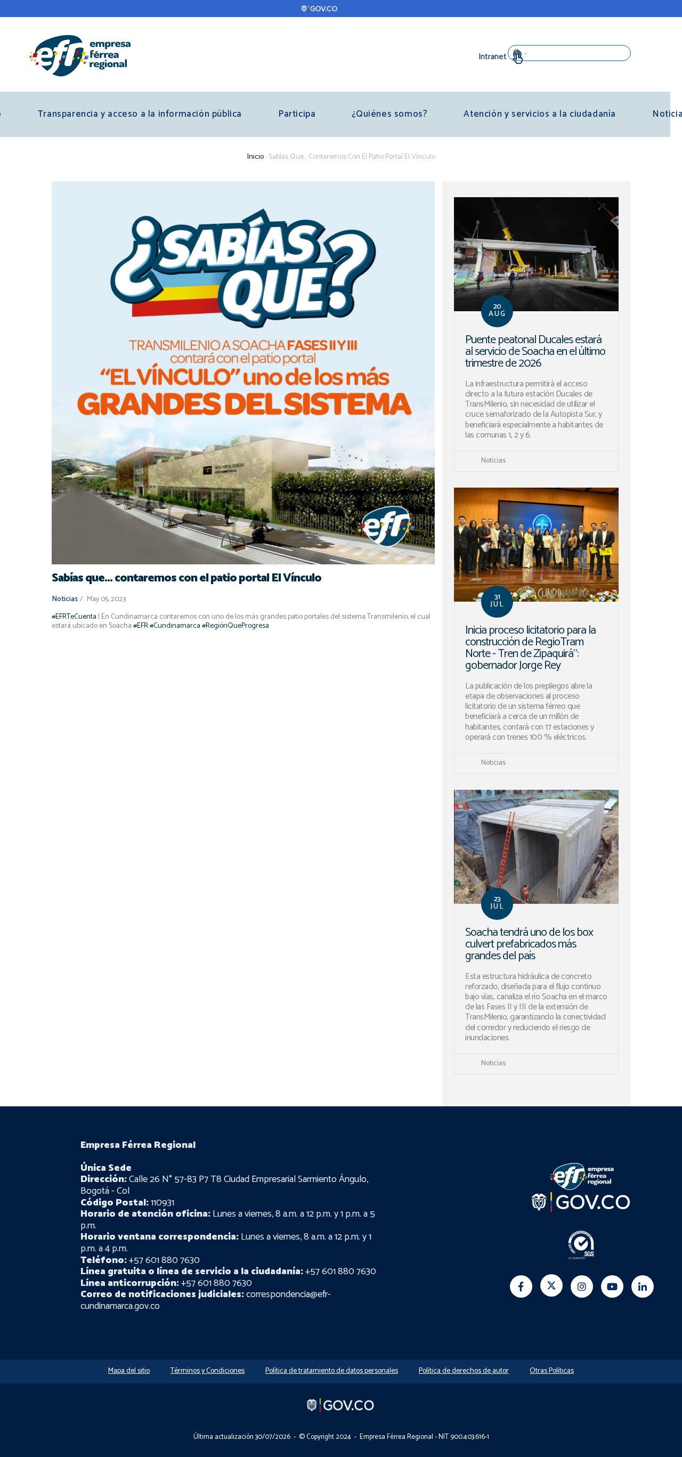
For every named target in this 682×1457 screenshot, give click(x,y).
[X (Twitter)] (551, 1285)
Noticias (65, 599)
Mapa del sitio (129, 1371)
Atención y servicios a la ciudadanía (540, 114)
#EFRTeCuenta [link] (74, 617)
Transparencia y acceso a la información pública (140, 114)
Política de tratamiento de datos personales (331, 1371)
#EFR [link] (140, 626)
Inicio (255, 157)
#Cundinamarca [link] (175, 626)
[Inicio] (80, 55)
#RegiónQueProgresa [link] (235, 626)
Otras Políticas (552, 1371)
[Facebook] (521, 1286)
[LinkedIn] (642, 1286)
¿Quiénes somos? (389, 114)
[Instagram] (582, 1286)
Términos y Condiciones (207, 1371)
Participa (296, 114)
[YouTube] (612, 1286)
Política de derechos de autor (464, 1371)
